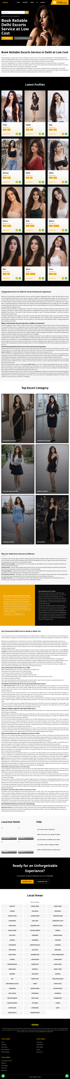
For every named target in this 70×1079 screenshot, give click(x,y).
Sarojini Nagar (35, 1012)
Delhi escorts (31, 364)
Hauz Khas (35, 950)
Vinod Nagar (4, 1065)
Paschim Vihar (57, 988)
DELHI (18, 2)
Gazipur (12, 940)
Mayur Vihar (58, 964)
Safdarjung (35, 1008)
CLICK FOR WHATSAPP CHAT (24, 38)
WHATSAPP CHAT (19, 614)
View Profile (6, 134)
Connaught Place (57, 921)
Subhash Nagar (5, 1052)
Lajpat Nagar (35, 959)
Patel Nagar (12, 993)
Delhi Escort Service (6, 807)
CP (37, 2)
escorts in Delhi (5, 352)
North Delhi (58, 983)
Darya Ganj (12, 925)
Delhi (2, 1042)
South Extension (5, 1049)
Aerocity (12, 906)
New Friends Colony (12, 983)
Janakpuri (58, 950)
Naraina (57, 974)
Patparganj (35, 993)
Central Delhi (12, 916)
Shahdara (3, 1044)
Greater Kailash (35, 945)
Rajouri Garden (12, 1003)
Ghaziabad (35, 940)
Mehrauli (35, 969)
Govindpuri (12, 945)
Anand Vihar (35, 906)
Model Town (58, 969)
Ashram (12, 911)
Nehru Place (35, 979)
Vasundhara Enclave (6, 1060)
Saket (57, 1008)
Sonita (5, 2)
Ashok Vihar (58, 906)
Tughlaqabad (39, 1044)
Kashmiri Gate (35, 954)
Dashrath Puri (35, 925)
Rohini (58, 1003)
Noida (35, 983)
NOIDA (32, 2)
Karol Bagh (12, 954)
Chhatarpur (12, 921)
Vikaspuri (3, 1063)
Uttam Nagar (39, 1047)
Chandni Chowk (58, 916)
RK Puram (35, 1003)
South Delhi (4, 1047)
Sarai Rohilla (12, 1012)
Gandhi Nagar (57, 935)
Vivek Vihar (4, 1068)
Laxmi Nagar (58, 959)
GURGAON (25, 2)
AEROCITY (42, 2)
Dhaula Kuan (12, 930)
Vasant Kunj (39, 1052)
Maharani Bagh (12, 964)
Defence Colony (58, 925)
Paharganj (12, 988)
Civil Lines (35, 921)
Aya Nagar (35, 911)
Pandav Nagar (35, 988)
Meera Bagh (12, 969)
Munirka (12, 974)
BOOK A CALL (8, 38)
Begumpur (58, 911)
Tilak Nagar (39, 1042)
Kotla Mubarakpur (58, 954)
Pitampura (58, 993)
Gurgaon (58, 945)
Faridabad (35, 935)
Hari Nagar (12, 950)
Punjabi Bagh (58, 998)
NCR (12, 979)
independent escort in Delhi (48, 296)
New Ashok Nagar (57, 979)
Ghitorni (58, 940)
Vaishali (38, 1049)
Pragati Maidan (12, 998)
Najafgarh (35, 974)
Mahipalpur (35, 964)
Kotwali (12, 959)
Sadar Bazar (12, 1008)
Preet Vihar (35, 998)
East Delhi (12, 935)
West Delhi (4, 1070)
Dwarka (57, 930)
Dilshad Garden (35, 930)
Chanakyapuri (35, 916)
